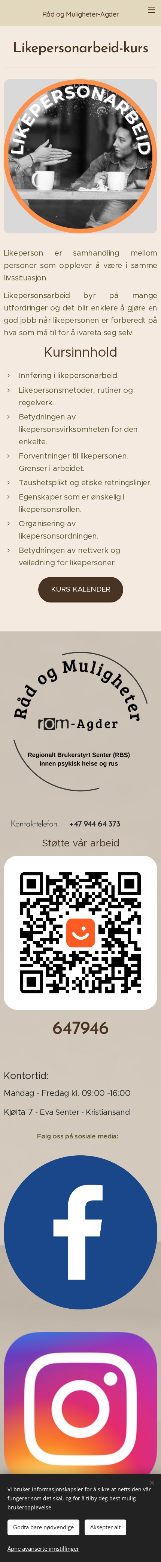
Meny (151, 9)
